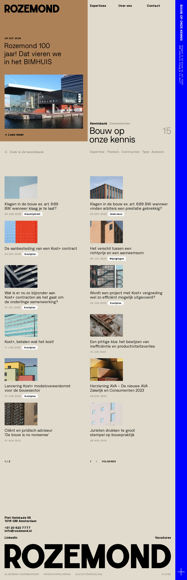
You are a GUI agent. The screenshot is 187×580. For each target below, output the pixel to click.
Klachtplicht (32, 214)
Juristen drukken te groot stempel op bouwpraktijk (112, 432)
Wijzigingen (117, 258)
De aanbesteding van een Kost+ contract (41, 248)
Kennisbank (98, 123)
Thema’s (113, 152)
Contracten (130, 152)
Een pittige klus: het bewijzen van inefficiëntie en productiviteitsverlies (122, 344)
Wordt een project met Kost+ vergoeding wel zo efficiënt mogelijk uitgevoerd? (126, 295)
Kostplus (30, 254)
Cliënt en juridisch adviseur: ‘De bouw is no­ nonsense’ (29, 432)
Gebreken (116, 214)
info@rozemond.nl (18, 531)
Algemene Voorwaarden (22, 574)
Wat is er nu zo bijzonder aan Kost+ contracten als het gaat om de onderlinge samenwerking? (34, 297)
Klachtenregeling (88, 574)
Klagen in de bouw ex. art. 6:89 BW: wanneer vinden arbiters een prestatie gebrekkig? (129, 206)
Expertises (98, 6)
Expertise (97, 152)
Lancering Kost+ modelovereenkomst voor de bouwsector (37, 388)
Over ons (125, 6)
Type (145, 152)
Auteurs (157, 152)
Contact (153, 6)
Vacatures (163, 538)
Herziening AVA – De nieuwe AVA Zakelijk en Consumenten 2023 (119, 388)
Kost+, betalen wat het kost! (29, 341)
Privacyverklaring (57, 574)
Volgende (109, 461)
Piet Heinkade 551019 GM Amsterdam (20, 519)
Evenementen (120, 123)
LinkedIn (11, 538)
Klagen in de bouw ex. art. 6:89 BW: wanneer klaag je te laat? (31, 206)
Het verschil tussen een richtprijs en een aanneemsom (117, 250)
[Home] (32, 9)
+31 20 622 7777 (17, 528)
